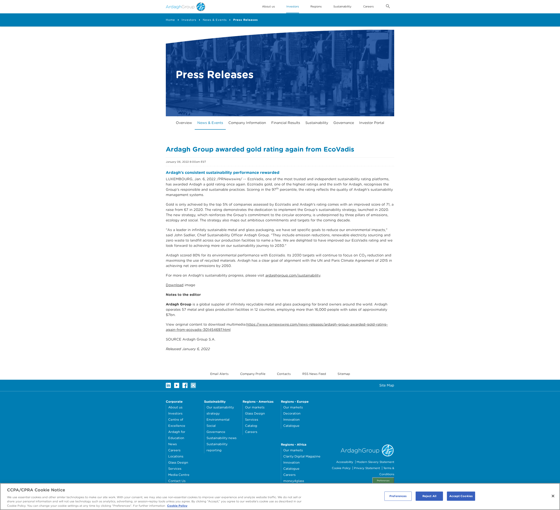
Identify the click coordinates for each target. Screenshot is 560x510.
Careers (368, 6)
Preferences (383, 480)
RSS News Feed (314, 374)
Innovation (291, 419)
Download (175, 285)
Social (211, 425)
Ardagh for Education (176, 435)
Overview (184, 123)
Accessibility (344, 462)
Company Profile (252, 374)
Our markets (254, 407)
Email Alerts (219, 374)
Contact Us (177, 481)
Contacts (284, 374)
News (172, 444)
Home (170, 19)
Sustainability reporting (217, 447)
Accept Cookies (461, 496)
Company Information (247, 123)
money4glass (293, 481)
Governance (343, 123)
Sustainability (342, 6)
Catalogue (291, 425)
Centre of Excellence (176, 422)
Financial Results (285, 123)
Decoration (292, 413)
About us (175, 407)
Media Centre (178, 474)
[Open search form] (388, 7)
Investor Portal (371, 123)
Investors (292, 6)
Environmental (217, 419)
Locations (175, 456)
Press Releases (245, 19)
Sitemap (344, 374)
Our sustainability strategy (220, 410)
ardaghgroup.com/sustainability (292, 275)
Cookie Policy (341, 468)
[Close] (553, 496)
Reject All (429, 496)
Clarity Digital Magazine (301, 456)
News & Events (215, 19)
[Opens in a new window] (168, 385)
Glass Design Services (178, 465)
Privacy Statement (367, 468)
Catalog (251, 425)
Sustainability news (221, 438)
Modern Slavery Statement (375, 462)
